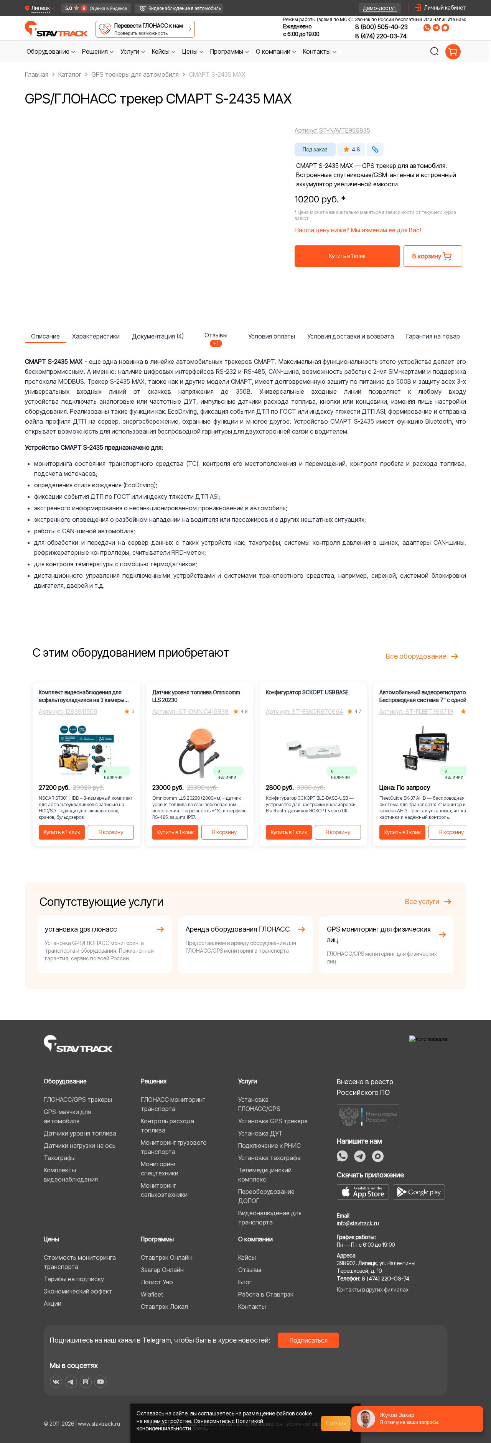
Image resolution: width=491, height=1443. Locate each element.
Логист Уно (157, 1282)
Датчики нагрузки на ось (79, 1145)
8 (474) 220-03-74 (381, 36)
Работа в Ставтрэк (265, 1294)
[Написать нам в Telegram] (436, 27)
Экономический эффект (78, 1291)
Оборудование (65, 1081)
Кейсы (247, 1257)
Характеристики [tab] (96, 336)
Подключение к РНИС (269, 1145)
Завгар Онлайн (162, 1270)
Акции (52, 1303)
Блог (245, 1282)
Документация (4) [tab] (158, 336)
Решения (153, 1081)
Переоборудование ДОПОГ (266, 1196)
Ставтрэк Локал (164, 1306)
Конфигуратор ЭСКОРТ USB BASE (307, 692)
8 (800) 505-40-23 (381, 27)
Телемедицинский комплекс (265, 1174)
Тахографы (60, 1158)
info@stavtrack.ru (358, 1223)
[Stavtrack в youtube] (100, 1382)
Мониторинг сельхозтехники (164, 1190)
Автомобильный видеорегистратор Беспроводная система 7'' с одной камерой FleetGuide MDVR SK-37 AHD (425, 696)
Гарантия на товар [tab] (433, 336)
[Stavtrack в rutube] (85, 1382)
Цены (51, 1239)
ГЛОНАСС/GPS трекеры (78, 1099)
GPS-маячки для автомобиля (67, 1116)
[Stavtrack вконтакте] (56, 1382)
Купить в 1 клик (347, 256)
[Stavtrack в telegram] (70, 1382)
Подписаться (309, 1340)
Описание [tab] (45, 336)
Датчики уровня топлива (80, 1133)
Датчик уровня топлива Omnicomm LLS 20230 (196, 696)
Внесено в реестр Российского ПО (365, 1087)
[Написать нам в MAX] (445, 27)
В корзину (111, 832)
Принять (336, 1423)
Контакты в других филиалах (373, 1289)
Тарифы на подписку (74, 1279)
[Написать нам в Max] (378, 1156)
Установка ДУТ (260, 1133)
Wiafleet (152, 1294)
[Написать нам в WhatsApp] (427, 27)
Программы (157, 1239)
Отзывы (249, 1270)
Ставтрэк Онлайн (166, 1257)
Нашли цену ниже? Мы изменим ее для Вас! (358, 230)
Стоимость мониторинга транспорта (80, 1262)
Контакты (252, 1306)
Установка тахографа (269, 1158)
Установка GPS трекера (273, 1121)
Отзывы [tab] (215, 337)
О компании (255, 1239)
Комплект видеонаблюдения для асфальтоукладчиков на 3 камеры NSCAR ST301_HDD (81, 696)
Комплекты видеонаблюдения (71, 1174)
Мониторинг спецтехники (159, 1168)
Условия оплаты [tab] (271, 336)
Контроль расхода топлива (167, 1125)
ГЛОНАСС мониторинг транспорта (173, 1104)
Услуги (247, 1081)
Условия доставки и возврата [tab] (350, 336)
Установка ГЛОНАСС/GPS (259, 1104)
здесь (199, 1428)
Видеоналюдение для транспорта (270, 1217)
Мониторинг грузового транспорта (174, 1147)
